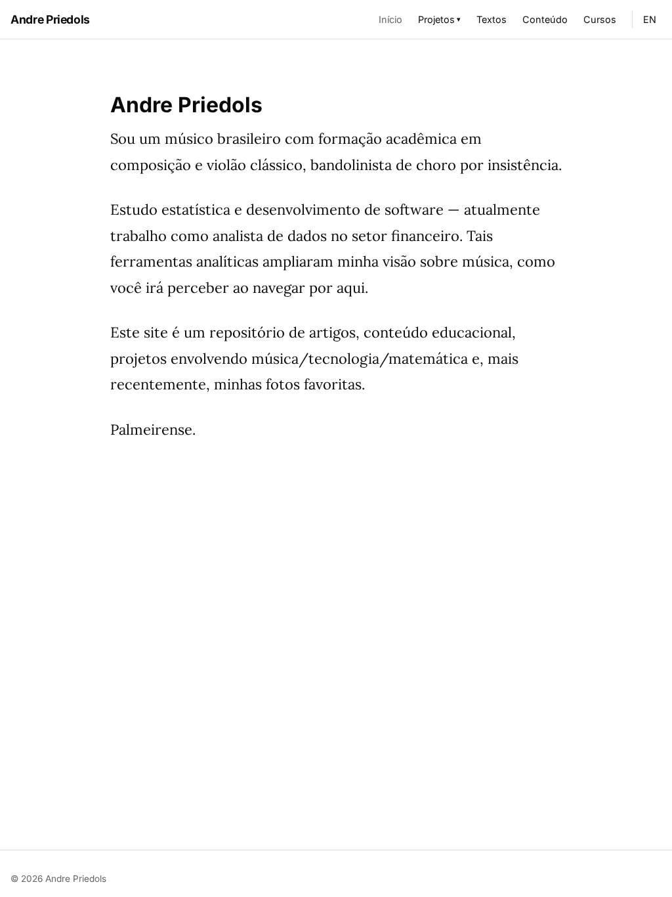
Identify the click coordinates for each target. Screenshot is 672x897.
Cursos (599, 19)
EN (649, 19)
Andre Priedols (50, 19)
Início (390, 19)
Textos (491, 19)
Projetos (439, 19)
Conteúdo (545, 19)
